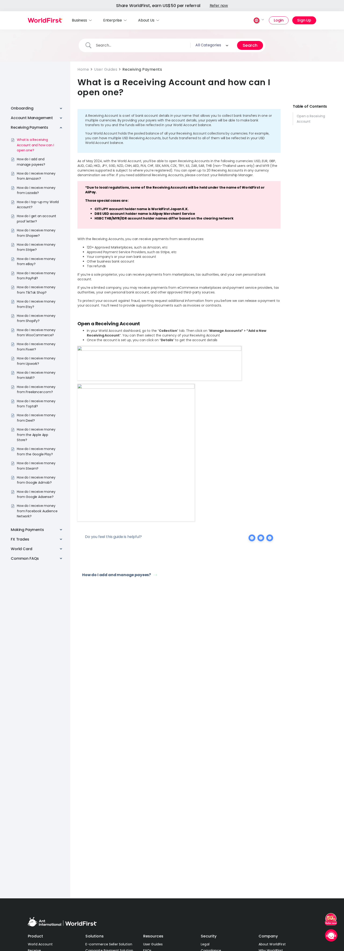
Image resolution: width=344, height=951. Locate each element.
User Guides (105, 69)
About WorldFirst (272, 944)
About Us (146, 20)
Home (83, 69)
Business (79, 20)
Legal (205, 944)
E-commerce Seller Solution (108, 944)
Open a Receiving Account (311, 119)
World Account (40, 944)
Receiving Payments (142, 69)
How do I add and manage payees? (116, 575)
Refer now (219, 5)
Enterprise (112, 20)
